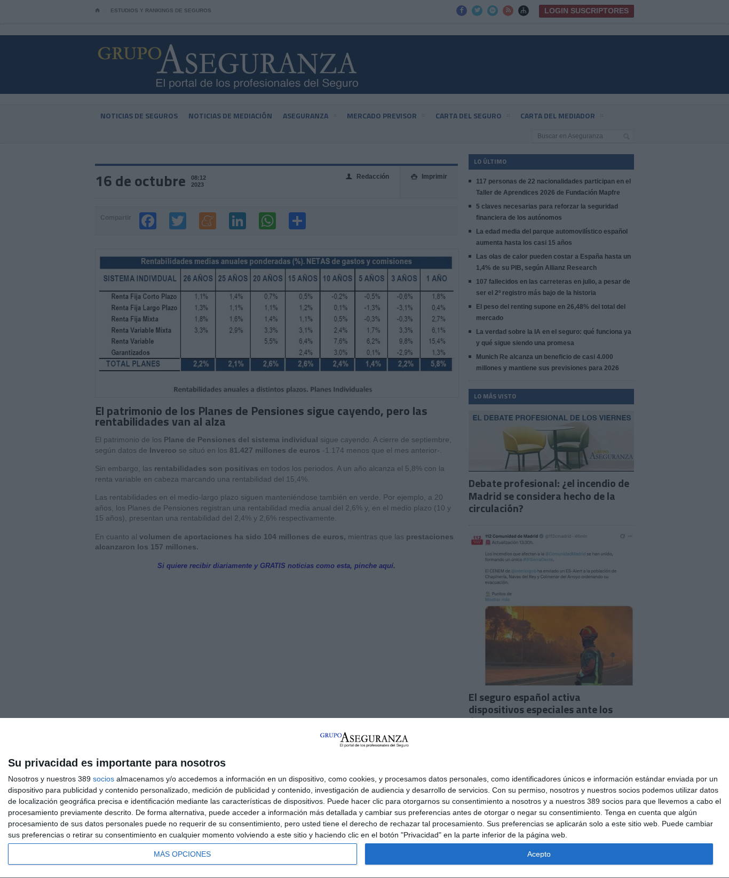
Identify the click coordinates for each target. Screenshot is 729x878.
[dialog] (364, 798)
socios (103, 779)
